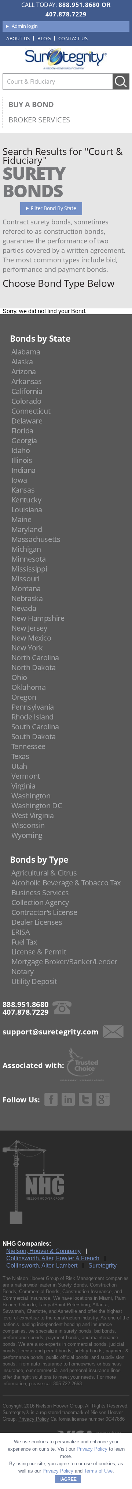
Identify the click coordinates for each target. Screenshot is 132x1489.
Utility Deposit (34, 981)
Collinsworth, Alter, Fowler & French (52, 1258)
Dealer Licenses (36, 922)
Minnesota (28, 559)
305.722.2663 (67, 1383)
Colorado (26, 401)
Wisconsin (28, 825)
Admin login (25, 26)
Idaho (20, 450)
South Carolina (35, 727)
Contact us (73, 38)
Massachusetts (35, 539)
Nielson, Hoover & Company (43, 1251)
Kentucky (26, 500)
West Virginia (32, 815)
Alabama (25, 352)
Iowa (19, 480)
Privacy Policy (33, 1419)
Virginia (23, 786)
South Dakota (33, 736)
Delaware (27, 421)
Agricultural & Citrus (44, 873)
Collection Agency (40, 902)
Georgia (24, 440)
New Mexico (31, 638)
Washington (31, 796)
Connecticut (31, 411)
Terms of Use (98, 1471)
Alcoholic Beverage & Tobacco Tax (66, 883)
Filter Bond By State (53, 208)
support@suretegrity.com (51, 1032)
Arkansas (26, 381)
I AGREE (68, 1479)
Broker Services (39, 120)
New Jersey (29, 628)
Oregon (23, 697)
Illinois (21, 460)
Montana (26, 588)
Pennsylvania (32, 707)
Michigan (26, 549)
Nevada (23, 608)
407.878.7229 (66, 14)
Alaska (22, 361)
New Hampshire (38, 618)
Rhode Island (32, 717)
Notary (22, 971)
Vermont (25, 776)
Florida (22, 431)
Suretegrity (102, 1265)
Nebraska (27, 598)
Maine (21, 519)
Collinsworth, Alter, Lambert (41, 1265)
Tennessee (28, 746)
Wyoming (27, 835)
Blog (44, 38)
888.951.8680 (79, 5)
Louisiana (26, 509)
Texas (20, 756)
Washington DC (36, 805)
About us (18, 38)
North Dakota (33, 667)
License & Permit (38, 952)
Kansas (23, 490)
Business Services (40, 892)
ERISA (20, 932)
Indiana (23, 470)
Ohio (19, 677)
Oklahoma (28, 687)
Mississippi (29, 569)
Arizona (23, 371)
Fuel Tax (24, 942)
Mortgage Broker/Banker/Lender (64, 961)
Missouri (25, 579)
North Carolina (35, 657)
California (27, 391)
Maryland (26, 529)
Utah (19, 766)
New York (27, 648)
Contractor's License (44, 912)
